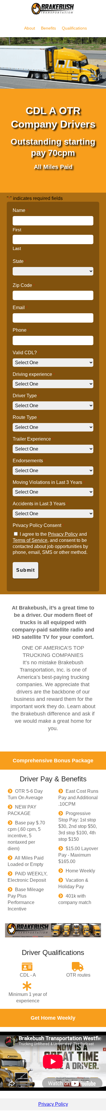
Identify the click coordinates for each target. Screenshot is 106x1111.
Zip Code (23, 285)
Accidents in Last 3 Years (40, 503)
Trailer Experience (33, 438)
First (17, 229)
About (30, 28)
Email (20, 307)
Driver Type (26, 395)
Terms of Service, (31, 540)
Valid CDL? (26, 352)
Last (17, 248)
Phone (21, 330)
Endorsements (29, 460)
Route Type (26, 417)
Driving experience (33, 374)
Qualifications (74, 28)
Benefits (49, 28)
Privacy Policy (63, 534)
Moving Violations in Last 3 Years (49, 482)
